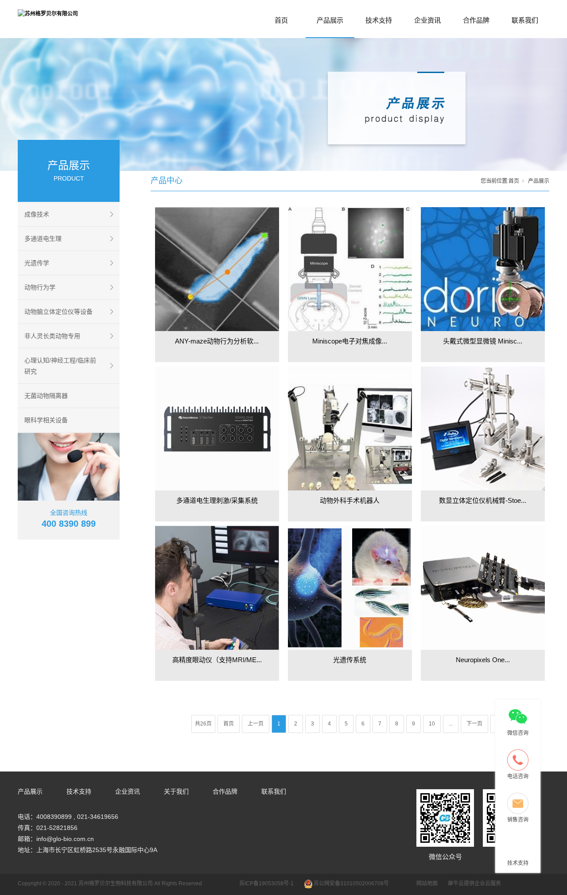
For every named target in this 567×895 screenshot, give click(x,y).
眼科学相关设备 (46, 420)
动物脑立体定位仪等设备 (58, 311)
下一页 (474, 724)
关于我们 (176, 791)
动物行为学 (39, 287)
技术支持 (378, 20)
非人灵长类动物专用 (52, 335)
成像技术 (36, 214)
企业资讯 (427, 20)
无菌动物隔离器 (46, 395)
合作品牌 (476, 20)
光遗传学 (36, 262)
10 (432, 724)
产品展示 (330, 20)
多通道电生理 (43, 238)
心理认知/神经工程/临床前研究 (60, 366)
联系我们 (525, 20)
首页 (281, 20)
